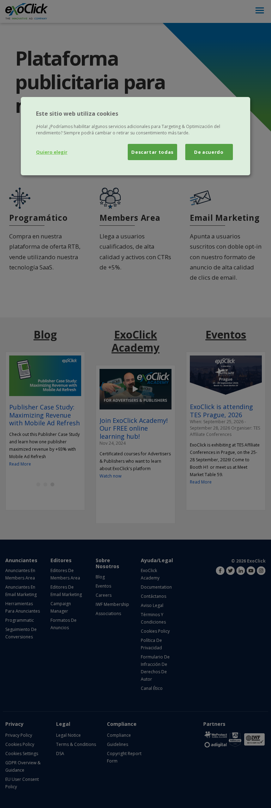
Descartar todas (152, 152)
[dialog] (135, 136)
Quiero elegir (51, 152)
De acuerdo (209, 152)
